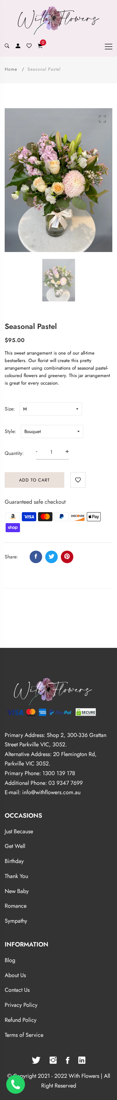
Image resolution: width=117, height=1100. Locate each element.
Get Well (15, 846)
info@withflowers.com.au (51, 792)
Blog (10, 960)
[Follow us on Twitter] (51, 557)
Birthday (14, 861)
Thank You (16, 876)
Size (9, 408)
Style (10, 431)
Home (11, 69)
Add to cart (34, 480)
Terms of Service (24, 1035)
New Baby (17, 891)
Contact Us (17, 990)
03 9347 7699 (65, 783)
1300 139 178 (58, 773)
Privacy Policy (21, 1005)
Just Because (19, 831)
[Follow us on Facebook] (36, 557)
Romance (16, 906)
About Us (15, 975)
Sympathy (16, 921)
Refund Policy (21, 1020)
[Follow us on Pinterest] (67, 557)
